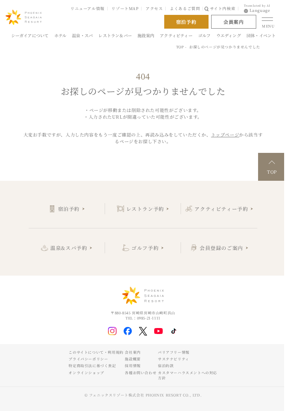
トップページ (225, 134)
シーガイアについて (30, 35)
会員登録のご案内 (221, 247)
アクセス (154, 8)
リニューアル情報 (87, 8)
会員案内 (233, 21)
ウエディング (228, 35)
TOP (180, 46)
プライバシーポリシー (88, 359)
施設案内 (145, 35)
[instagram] (112, 331)
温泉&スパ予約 (68, 247)
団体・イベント (261, 35)
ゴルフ (204, 35)
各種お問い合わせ (140, 372)
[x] (143, 331)
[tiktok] (173, 331)
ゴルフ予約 (145, 247)
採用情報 (132, 365)
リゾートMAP (125, 8)
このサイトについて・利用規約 (96, 352)
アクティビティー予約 (221, 208)
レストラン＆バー (115, 35)
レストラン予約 (145, 208)
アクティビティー (176, 35)
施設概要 (132, 359)
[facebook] (128, 331)
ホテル (60, 35)
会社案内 (132, 352)
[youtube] (158, 331)
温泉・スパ (82, 35)
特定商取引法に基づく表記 (92, 365)
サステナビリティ (173, 359)
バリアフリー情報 (174, 352)
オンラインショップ (86, 372)
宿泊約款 (166, 365)
